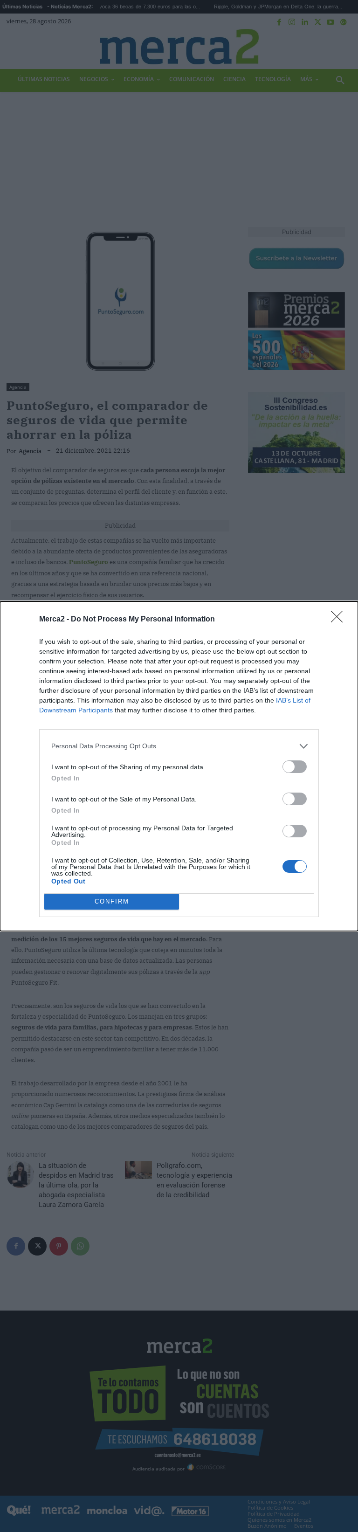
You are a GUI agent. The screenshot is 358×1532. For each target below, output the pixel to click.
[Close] (340, 619)
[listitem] (179, 746)
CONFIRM (112, 901)
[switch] (294, 766)
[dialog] (179, 766)
